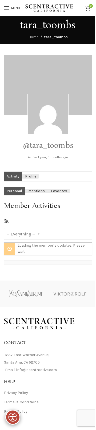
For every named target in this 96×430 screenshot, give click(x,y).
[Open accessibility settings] (12, 417)
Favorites (59, 191)
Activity (13, 176)
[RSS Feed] (6, 222)
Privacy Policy (16, 392)
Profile (30, 176)
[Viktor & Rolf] (70, 294)
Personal (14, 191)
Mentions (36, 191)
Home (33, 37)
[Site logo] (49, 7)
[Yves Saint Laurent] (26, 294)
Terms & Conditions (21, 402)
